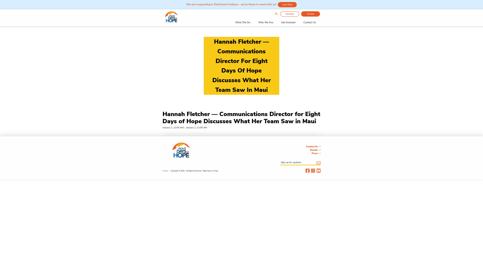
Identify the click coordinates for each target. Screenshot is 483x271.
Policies (165, 171)
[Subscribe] (318, 163)
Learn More (287, 4)
